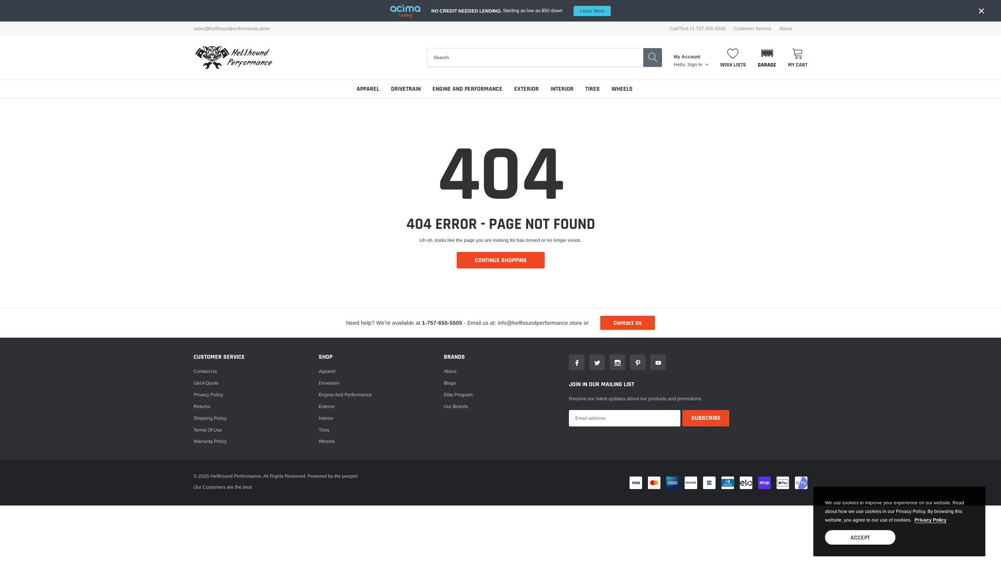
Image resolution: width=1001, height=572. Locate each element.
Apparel (368, 89)
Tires (592, 89)
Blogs (450, 383)
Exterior (526, 89)
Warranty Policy (210, 441)
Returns (202, 406)
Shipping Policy (210, 418)
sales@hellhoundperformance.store (232, 28)
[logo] (234, 57)
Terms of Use (208, 430)
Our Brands (456, 406)
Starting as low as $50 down (518, 11)
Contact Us (628, 323)
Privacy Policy (208, 395)
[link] (577, 362)
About (785, 28)
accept (860, 538)
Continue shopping (501, 260)
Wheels (622, 89)
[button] (767, 57)
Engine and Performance (467, 89)
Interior (562, 89)
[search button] (652, 57)
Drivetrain (406, 89)
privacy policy (931, 520)
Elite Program (458, 395)
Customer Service (752, 28)
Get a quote (206, 383)
